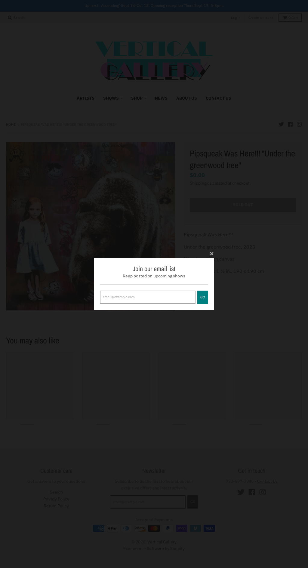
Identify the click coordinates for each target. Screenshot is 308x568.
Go (202, 297)
